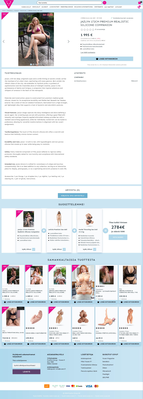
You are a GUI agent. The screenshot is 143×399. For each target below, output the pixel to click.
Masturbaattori (108, 365)
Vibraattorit (107, 371)
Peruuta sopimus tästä (89, 371)
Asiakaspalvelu (86, 358)
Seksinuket (23, 10)
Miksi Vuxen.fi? (86, 361)
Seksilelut (10, 10)
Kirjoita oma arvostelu (72, 196)
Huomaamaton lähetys (89, 365)
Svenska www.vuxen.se (51, 396)
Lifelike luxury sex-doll (35, 10)
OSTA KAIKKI (118, 237)
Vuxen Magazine (108, 358)
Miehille (16, 10)
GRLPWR (106, 377)
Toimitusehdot (86, 368)
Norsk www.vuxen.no (85, 396)
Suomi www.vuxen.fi (69, 396)
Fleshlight (106, 374)
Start (4, 10)
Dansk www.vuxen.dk (102, 396)
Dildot (105, 368)
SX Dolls (99, 18)
